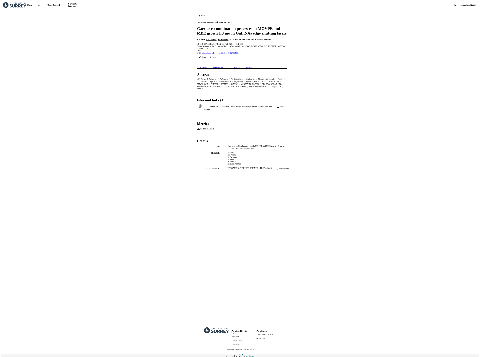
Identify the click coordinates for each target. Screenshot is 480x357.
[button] (280, 106)
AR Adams (211, 39)
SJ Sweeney (223, 39)
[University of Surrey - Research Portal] (14, 5)
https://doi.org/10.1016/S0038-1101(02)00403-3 (221, 53)
